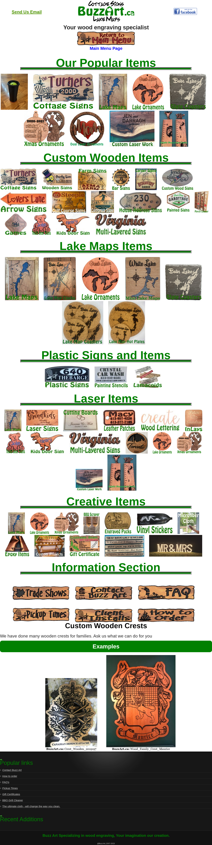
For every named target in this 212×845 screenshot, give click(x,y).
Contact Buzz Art (12, 770)
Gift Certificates (11, 794)
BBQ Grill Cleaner (12, 800)
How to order (9, 776)
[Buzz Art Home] (106, 22)
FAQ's (5, 782)
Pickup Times (10, 788)
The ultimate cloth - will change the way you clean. (31, 806)
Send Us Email (27, 12)
